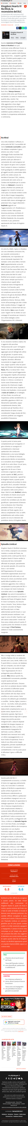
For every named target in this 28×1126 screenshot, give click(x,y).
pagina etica (20, 1031)
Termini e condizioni (7, 1103)
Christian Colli (10, 25)
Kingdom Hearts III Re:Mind (17, 33)
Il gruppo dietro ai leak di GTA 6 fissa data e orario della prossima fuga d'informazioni (9, 1053)
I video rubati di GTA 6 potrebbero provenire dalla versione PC (14, 1051)
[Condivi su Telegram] (25, 28)
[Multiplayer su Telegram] (14, 1078)
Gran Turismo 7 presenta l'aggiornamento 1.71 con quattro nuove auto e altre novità (24, 1053)
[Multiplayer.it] (6, 0)
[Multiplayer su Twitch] (16, 1078)
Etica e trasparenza (16, 1103)
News (12, 37)
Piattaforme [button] (5, 3)
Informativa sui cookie (10, 1102)
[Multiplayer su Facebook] (6, 1078)
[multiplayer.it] (14, 1075)
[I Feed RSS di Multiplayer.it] (22, 1078)
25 (23, 886)
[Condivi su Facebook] (17, 28)
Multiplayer (4, 1114)
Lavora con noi (14, 1105)
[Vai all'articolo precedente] (26, 711)
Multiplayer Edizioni (17, 1116)
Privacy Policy (19, 1102)
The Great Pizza (9, 1116)
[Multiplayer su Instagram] (11, 1078)
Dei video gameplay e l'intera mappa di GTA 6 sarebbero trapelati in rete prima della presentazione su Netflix (19, 1056)
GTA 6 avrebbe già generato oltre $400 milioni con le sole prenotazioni (4, 1053)
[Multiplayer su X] (9, 1078)
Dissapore (16, 1114)
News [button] (20, 3)
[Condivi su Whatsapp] (23, 28)
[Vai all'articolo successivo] (1, 711)
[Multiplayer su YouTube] (19, 1078)
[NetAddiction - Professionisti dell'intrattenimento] (17, 1111)
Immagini (23, 37)
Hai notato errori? (6, 1016)
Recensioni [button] (13, 3)
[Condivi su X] (20, 28)
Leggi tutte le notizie (21, 1068)
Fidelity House (22, 1114)
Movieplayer (10, 1114)
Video (24, 3)
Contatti (23, 1103)
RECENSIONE (3, 25)
